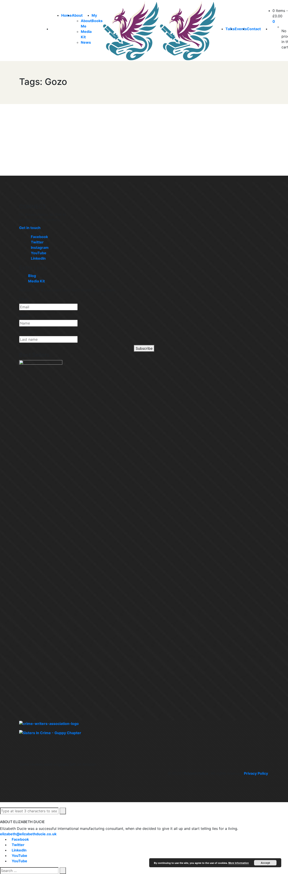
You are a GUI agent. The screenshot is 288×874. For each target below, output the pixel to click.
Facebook (39, 236)
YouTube (38, 253)
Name (24, 315)
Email (23, 299)
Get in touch (29, 227)
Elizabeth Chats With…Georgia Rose (52, 130)
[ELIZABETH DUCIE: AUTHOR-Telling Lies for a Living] (131, 30)
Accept (265, 863)
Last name (28, 331)
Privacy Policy (256, 773)
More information (238, 863)
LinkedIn (38, 258)
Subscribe (144, 348)
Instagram (40, 247)
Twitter (37, 242)
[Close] (1, 817)
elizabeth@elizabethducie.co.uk (28, 834)
